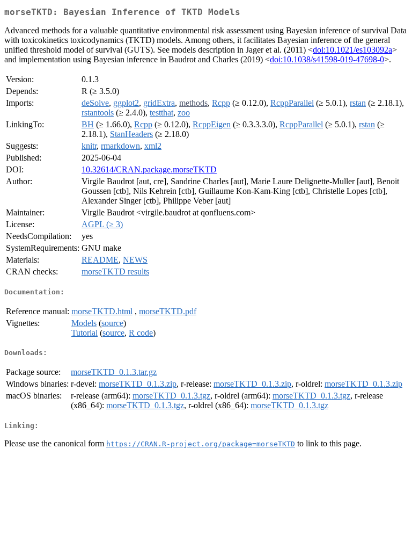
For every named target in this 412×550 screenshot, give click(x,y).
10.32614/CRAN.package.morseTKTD (149, 169)
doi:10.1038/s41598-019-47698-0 (327, 59)
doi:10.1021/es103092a (352, 49)
